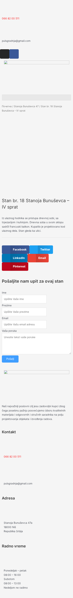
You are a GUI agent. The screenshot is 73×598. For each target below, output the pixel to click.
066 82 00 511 (10, 18)
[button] (36, 97)
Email (5, 318)
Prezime (7, 305)
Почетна (7, 106)
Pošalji (10, 358)
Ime (4, 292)
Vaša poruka (9, 330)
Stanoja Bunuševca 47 (26, 106)
